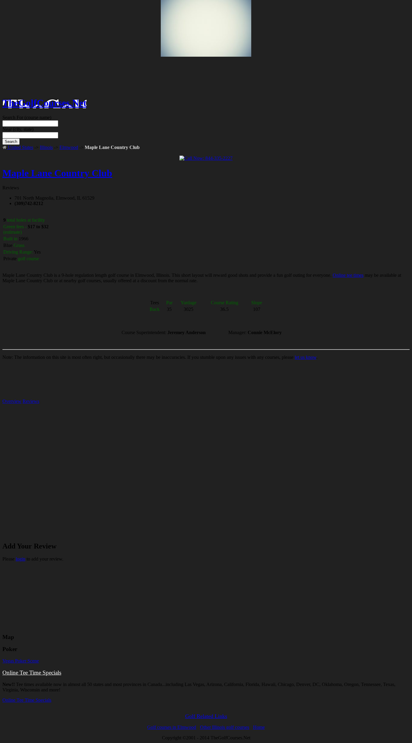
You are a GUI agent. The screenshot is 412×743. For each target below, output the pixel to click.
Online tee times (348, 275)
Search (11, 141)
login (20, 558)
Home (259, 727)
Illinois (46, 147)
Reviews (31, 401)
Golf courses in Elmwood (171, 727)
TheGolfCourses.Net (44, 102)
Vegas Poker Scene (20, 660)
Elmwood (68, 147)
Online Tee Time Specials (31, 672)
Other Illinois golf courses (224, 727)
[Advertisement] (206, 48)
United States (20, 147)
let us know (305, 357)
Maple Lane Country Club (57, 173)
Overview (11, 401)
